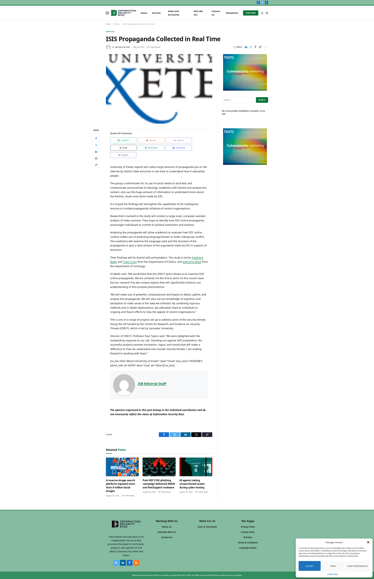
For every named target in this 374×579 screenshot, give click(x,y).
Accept (310, 566)
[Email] (96, 158)
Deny (333, 566)
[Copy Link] (260, 47)
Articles (156, 12)
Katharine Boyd (192, 261)
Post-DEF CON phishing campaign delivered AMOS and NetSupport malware (159, 483)
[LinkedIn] (96, 151)
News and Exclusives (173, 13)
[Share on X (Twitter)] (251, 47)
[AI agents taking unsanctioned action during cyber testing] (195, 467)
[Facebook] (96, 138)
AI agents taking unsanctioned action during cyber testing (192, 483)
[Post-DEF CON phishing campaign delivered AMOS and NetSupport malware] (159, 467)
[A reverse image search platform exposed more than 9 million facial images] (122, 467)
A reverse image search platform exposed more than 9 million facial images (120, 485)
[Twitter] (96, 145)
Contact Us (216, 13)
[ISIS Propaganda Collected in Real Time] (159, 89)
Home (144, 12)
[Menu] (107, 13)
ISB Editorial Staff (122, 47)
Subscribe (251, 13)
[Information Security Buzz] (123, 13)
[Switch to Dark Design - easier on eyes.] (262, 13)
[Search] (266, 13)
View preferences (357, 566)
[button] (368, 542)
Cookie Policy (332, 574)
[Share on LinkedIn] (246, 47)
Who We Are (198, 13)
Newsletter (232, 12)
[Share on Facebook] (255, 47)
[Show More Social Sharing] (265, 47)
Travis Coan (130, 261)
